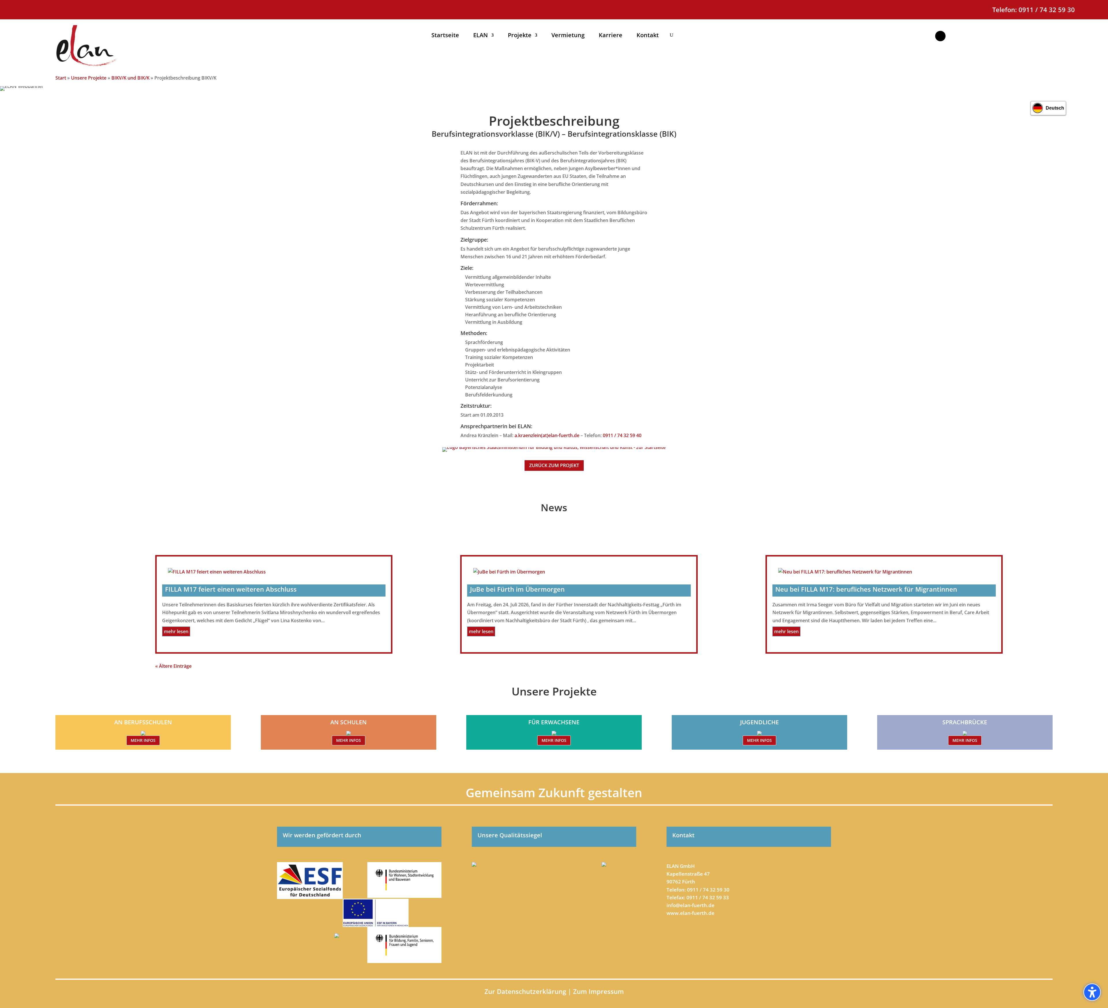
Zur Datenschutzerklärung (526, 991)
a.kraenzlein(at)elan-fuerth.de (546, 435)
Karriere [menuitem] (610, 36)
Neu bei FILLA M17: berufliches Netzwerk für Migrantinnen (866, 589)
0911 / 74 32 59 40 (622, 435)
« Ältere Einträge (173, 666)
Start (60, 78)
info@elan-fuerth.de (690, 905)
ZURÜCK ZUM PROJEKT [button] (554, 465)
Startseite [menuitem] (445, 36)
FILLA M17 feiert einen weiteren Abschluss (231, 589)
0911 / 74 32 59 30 (708, 889)
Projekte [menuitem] (519, 36)
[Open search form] (671, 35)
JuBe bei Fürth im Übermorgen (517, 589)
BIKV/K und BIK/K (130, 78)
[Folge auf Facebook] (940, 36)
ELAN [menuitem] (480, 36)
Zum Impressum (598, 991)
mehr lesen (176, 631)
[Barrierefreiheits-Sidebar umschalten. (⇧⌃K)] (1092, 992)
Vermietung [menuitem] (568, 36)
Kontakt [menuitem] (648, 36)
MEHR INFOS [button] (143, 740)
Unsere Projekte (88, 78)
